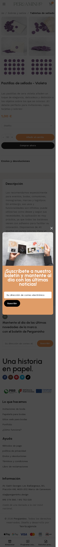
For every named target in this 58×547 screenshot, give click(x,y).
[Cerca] (52, 228)
